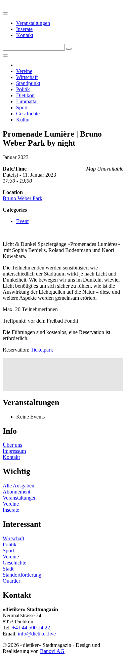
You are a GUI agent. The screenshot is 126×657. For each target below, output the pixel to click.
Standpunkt (28, 83)
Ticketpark (42, 350)
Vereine (24, 71)
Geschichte (28, 113)
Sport (22, 107)
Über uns (12, 445)
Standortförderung (22, 575)
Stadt (8, 569)
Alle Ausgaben (18, 485)
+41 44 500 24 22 (31, 627)
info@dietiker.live (37, 633)
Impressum (14, 451)
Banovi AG (52, 651)
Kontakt (24, 35)
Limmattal (27, 101)
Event (22, 221)
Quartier (11, 581)
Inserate (24, 29)
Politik (23, 89)
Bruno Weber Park (22, 198)
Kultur (23, 119)
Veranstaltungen (33, 23)
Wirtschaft (27, 77)
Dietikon (25, 95)
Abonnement (16, 492)
